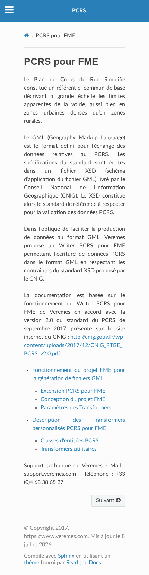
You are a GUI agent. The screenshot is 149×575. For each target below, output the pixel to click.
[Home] (26, 35)
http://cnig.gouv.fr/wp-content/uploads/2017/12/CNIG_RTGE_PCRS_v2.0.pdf (74, 345)
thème (31, 562)
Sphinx (66, 556)
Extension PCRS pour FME (73, 391)
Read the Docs (83, 562)
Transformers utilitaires (69, 449)
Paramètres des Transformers (76, 407)
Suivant (106, 500)
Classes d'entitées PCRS (70, 441)
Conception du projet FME (73, 399)
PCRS (79, 10)
